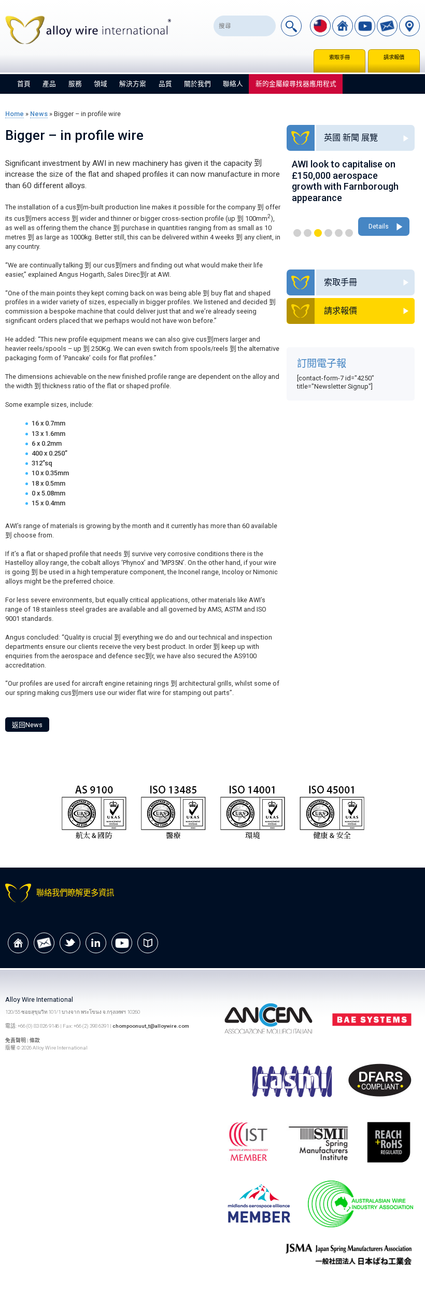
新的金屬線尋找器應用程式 (296, 84)
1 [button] (297, 233)
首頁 (24, 84)
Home (14, 114)
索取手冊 (339, 57)
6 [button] (349, 233)
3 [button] (318, 233)
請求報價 (394, 57)
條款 (35, 1040)
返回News (27, 725)
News (39, 114)
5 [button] (339, 233)
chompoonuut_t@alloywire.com (150, 1026)
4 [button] (328, 233)
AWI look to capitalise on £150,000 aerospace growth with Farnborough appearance (345, 181)
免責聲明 (16, 1040)
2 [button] (307, 233)
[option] (351, 198)
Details (379, 226)
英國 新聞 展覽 (351, 138)
